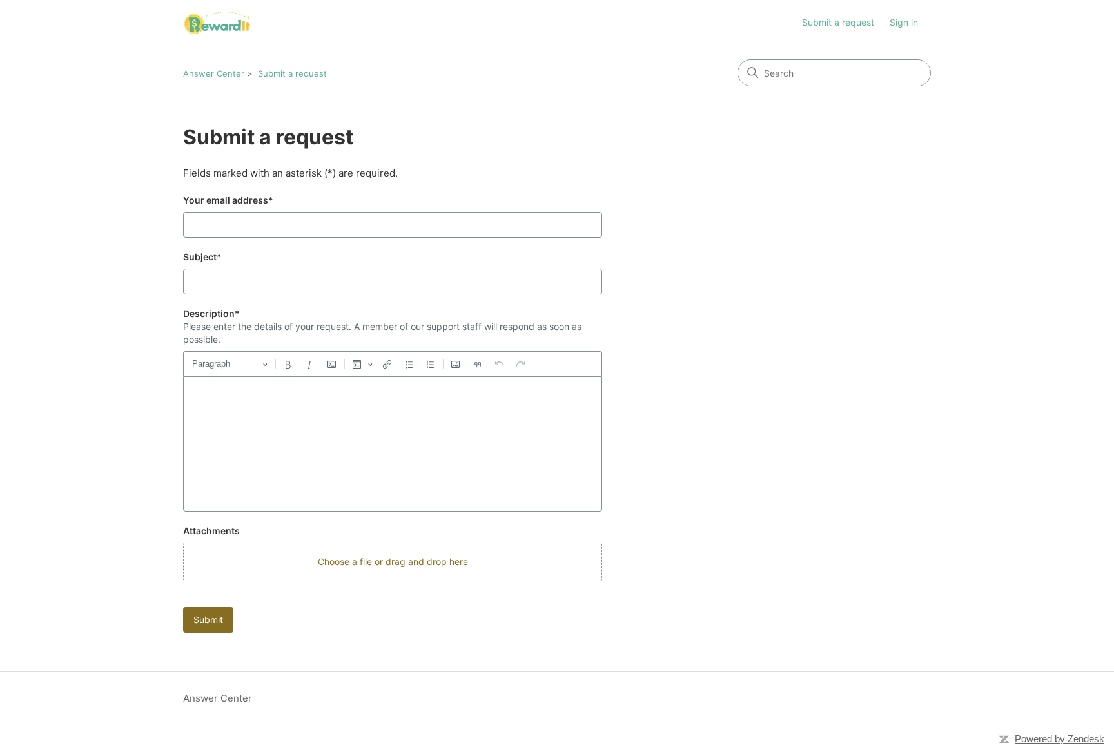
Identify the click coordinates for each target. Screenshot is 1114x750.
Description (211, 313)
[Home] (217, 23)
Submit (208, 619)
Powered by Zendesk (1059, 738)
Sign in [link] (904, 22)
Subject (202, 256)
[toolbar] (392, 364)
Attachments (211, 530)
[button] (392, 562)
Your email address (228, 200)
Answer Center (213, 73)
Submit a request (838, 22)
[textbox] (392, 444)
